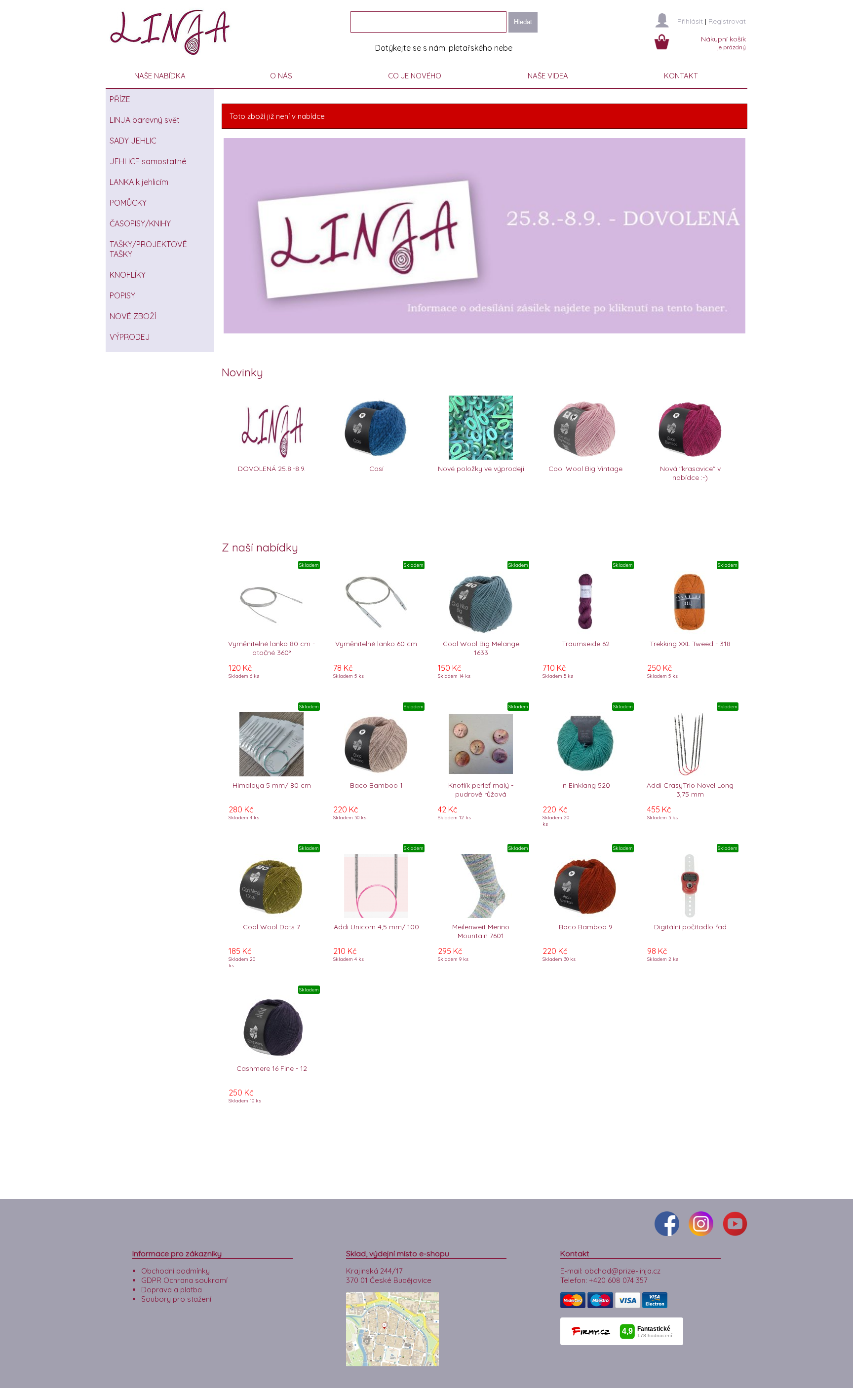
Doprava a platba (171, 1289)
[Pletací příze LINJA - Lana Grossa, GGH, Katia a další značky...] (172, 59)
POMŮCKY (128, 203)
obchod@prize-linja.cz (622, 1271)
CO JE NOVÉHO (414, 75)
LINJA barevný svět (145, 120)
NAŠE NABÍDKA (160, 75)
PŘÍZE (120, 99)
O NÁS (281, 75)
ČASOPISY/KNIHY (140, 223)
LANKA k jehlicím (139, 182)
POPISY (122, 295)
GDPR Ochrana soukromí (184, 1280)
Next (760, 236)
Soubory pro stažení (176, 1299)
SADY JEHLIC (133, 141)
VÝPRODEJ (130, 337)
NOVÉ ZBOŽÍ (133, 316)
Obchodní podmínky (175, 1271)
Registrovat (727, 21)
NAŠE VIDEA (548, 75)
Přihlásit (690, 21)
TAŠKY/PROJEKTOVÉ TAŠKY (148, 249)
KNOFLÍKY (128, 275)
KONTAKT (681, 75)
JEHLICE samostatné (148, 161)
